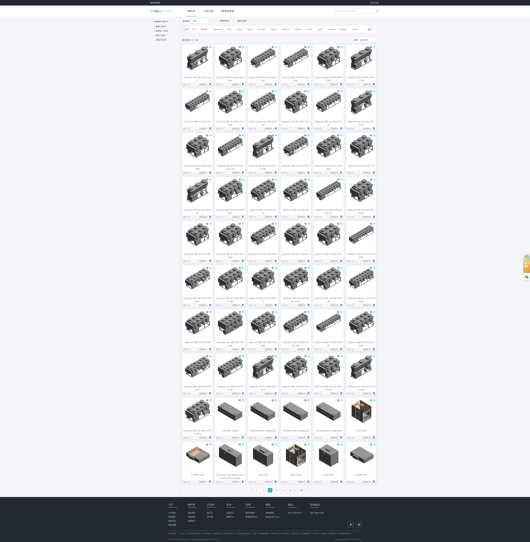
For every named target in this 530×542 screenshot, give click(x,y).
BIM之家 (274, 533)
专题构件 (191, 517)
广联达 (182, 533)
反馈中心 (230, 513)
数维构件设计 (251, 517)
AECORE (207, 533)
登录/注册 (374, 3)
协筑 (255, 533)
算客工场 (295, 533)
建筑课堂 (333, 533)
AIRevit (315, 533)
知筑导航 (217, 533)
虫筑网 (324, 533)
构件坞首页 (155, 3)
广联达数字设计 (194, 533)
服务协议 (172, 521)
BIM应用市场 (345, 533)
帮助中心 (230, 517)
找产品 (210, 513)
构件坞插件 (250, 513)
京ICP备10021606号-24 (179, 539)
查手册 (210, 517)
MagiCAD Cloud (273, 517)
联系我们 (172, 517)
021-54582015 (295, 513)
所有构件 (191, 513)
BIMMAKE (270, 513)
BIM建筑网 (263, 533)
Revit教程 (284, 533)
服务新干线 (228, 533)
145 (301, 490)
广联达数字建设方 (243, 533)
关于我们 (172, 513)
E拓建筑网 (305, 533)
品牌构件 (191, 521)
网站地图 (172, 525)
